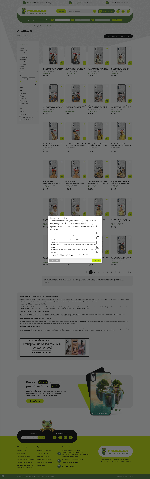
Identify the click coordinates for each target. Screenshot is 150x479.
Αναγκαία (53, 233)
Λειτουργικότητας (56, 237)
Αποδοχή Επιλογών (54, 260)
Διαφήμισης (54, 242)
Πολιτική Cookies (54, 229)
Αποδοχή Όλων (96, 260)
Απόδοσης (53, 247)
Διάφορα (53, 252)
